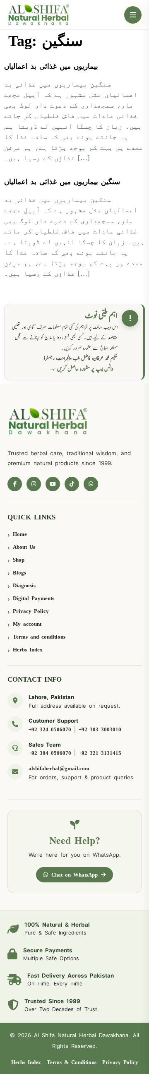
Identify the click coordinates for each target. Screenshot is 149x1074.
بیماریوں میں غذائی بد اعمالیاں (51, 66)
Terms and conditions (39, 637)
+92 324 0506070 (50, 729)
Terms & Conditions (71, 1062)
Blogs (19, 572)
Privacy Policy (31, 611)
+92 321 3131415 (100, 753)
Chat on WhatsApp (74, 875)
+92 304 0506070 (50, 753)
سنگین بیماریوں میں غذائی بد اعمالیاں (62, 182)
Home (20, 534)
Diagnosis (24, 585)
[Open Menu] (133, 15)
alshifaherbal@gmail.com (59, 768)
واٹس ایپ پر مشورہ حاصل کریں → (81, 369)
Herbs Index (28, 649)
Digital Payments (33, 598)
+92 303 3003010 (100, 729)
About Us (24, 547)
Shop (18, 560)
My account (27, 624)
